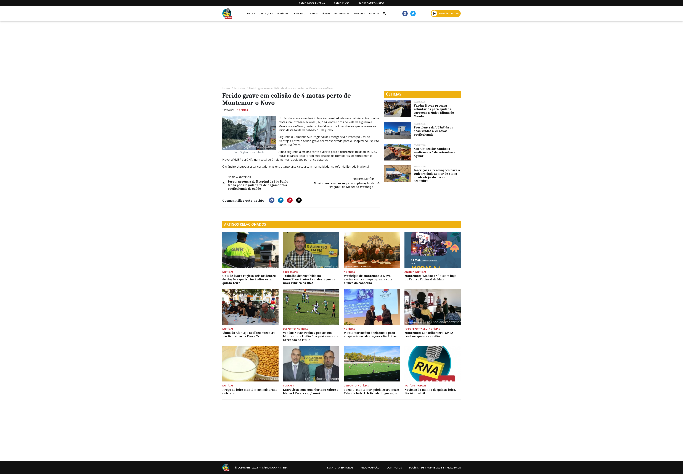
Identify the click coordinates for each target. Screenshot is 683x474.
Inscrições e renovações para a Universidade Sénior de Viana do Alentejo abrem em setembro (437, 175)
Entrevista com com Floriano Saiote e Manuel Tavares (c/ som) (310, 391)
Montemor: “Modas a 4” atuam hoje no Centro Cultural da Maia (430, 277)
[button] (434, 13)
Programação (370, 467)
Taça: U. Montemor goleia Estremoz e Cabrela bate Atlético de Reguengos (371, 391)
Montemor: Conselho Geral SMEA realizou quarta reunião (428, 334)
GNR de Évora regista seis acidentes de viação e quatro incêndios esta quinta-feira (249, 279)
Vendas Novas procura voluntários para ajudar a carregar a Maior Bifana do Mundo (434, 111)
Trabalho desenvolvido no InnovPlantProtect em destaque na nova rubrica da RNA (309, 279)
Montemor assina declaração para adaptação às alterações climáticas (370, 334)
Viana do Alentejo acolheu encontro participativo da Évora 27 (248, 334)
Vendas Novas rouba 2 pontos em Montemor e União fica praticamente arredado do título (310, 336)
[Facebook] (405, 13)
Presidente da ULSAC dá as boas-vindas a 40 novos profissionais (433, 131)
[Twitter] (413, 13)
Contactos (394, 467)
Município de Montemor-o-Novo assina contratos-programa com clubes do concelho (368, 279)
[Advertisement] (329, 53)
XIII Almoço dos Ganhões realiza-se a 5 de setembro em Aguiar (436, 152)
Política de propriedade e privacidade (435, 467)
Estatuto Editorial (340, 467)
